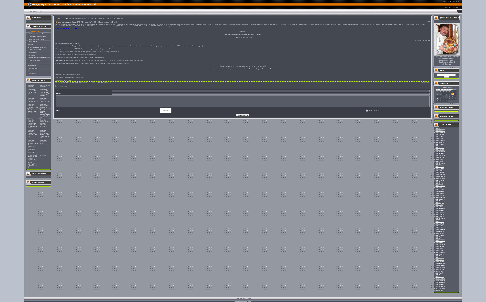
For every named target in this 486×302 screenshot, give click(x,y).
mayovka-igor (99, 82)
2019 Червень (440, 258)
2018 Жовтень (440, 242)
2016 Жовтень (440, 199)
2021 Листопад (440, 288)
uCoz (249, 301)
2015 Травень (440, 167)
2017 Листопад (440, 222)
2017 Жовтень (440, 220)
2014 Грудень (440, 157)
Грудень (69, 18)
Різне (42, 155)
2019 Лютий (439, 250)
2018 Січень (439, 225)
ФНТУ (70, 80)
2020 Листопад (440, 280)
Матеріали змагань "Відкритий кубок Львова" (32, 132)
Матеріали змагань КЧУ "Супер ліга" (32, 105)
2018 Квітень (440, 231)
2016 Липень (440, 193)
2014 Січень (439, 136)
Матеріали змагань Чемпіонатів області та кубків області (32, 123)
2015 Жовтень (440, 176)
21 (437, 98)
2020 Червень (440, 277)
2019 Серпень (440, 261)
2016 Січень (439, 182)
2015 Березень (440, 163)
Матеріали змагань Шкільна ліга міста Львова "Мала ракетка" (45, 133)
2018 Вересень (440, 241)
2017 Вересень (440, 218)
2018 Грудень (440, 246)
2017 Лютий (439, 206)
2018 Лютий (439, 227)
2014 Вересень (440, 151)
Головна (57, 18)
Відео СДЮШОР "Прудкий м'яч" (33, 164)
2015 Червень (440, 168)
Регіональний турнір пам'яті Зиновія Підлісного (32, 157)
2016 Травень (440, 189)
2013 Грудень (440, 134)
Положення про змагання (45, 85)
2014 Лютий (439, 138)
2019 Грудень (440, 269)
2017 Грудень (440, 223)
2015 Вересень (440, 174)
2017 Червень (440, 214)
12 (74, 18)
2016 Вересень (440, 197)
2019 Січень (439, 248)
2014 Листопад (440, 155)
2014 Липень (440, 148)
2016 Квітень (440, 187)
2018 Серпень (440, 239)
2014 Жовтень (440, 153)
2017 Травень (440, 212)
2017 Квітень (440, 210)
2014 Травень (440, 144)
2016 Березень (440, 186)
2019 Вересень (440, 263)
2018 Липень (440, 237)
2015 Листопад (440, 178)
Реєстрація (33, 11)
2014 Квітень (440, 142)
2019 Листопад (440, 267)
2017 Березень (440, 208)
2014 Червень (440, 146)
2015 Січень (439, 159)
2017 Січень (439, 205)
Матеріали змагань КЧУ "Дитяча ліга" (32, 91)
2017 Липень (440, 216)
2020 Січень (439, 271)
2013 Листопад (440, 132)
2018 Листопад (440, 244)
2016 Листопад (440, 201)
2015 (63, 18)
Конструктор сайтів (241, 301)
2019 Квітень (440, 254)
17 (446, 96)
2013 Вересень (440, 129)
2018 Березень (440, 229)
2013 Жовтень (440, 131)
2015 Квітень (440, 165)
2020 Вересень (440, 278)
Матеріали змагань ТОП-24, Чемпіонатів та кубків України (45, 113)
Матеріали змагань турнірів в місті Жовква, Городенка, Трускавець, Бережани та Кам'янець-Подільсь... (33, 146)
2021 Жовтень (440, 286)
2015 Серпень (440, 172)
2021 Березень (440, 282)
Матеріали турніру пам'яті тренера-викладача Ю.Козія (45, 123)
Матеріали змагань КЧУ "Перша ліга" (32, 100)
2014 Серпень (440, 149)
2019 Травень (440, 256)
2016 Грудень (440, 203)
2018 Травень (440, 233)
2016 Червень (440, 191)
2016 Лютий (439, 184)
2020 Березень (440, 275)
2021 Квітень (440, 284)
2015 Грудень (440, 180)
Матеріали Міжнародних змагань (44, 105)
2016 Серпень (440, 195)
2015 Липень (440, 170)
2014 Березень (440, 140)
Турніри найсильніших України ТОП (32, 111)
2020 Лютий (439, 273)
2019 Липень (440, 260)
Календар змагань (31, 85)
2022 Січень (439, 290)
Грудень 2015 (446, 87)
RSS (457, 7)
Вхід (40, 11)
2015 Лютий (439, 161)
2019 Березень (440, 252)
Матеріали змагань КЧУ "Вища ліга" (44, 100)
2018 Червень (440, 235)
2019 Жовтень (440, 265)
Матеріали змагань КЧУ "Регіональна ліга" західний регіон (44, 92)
